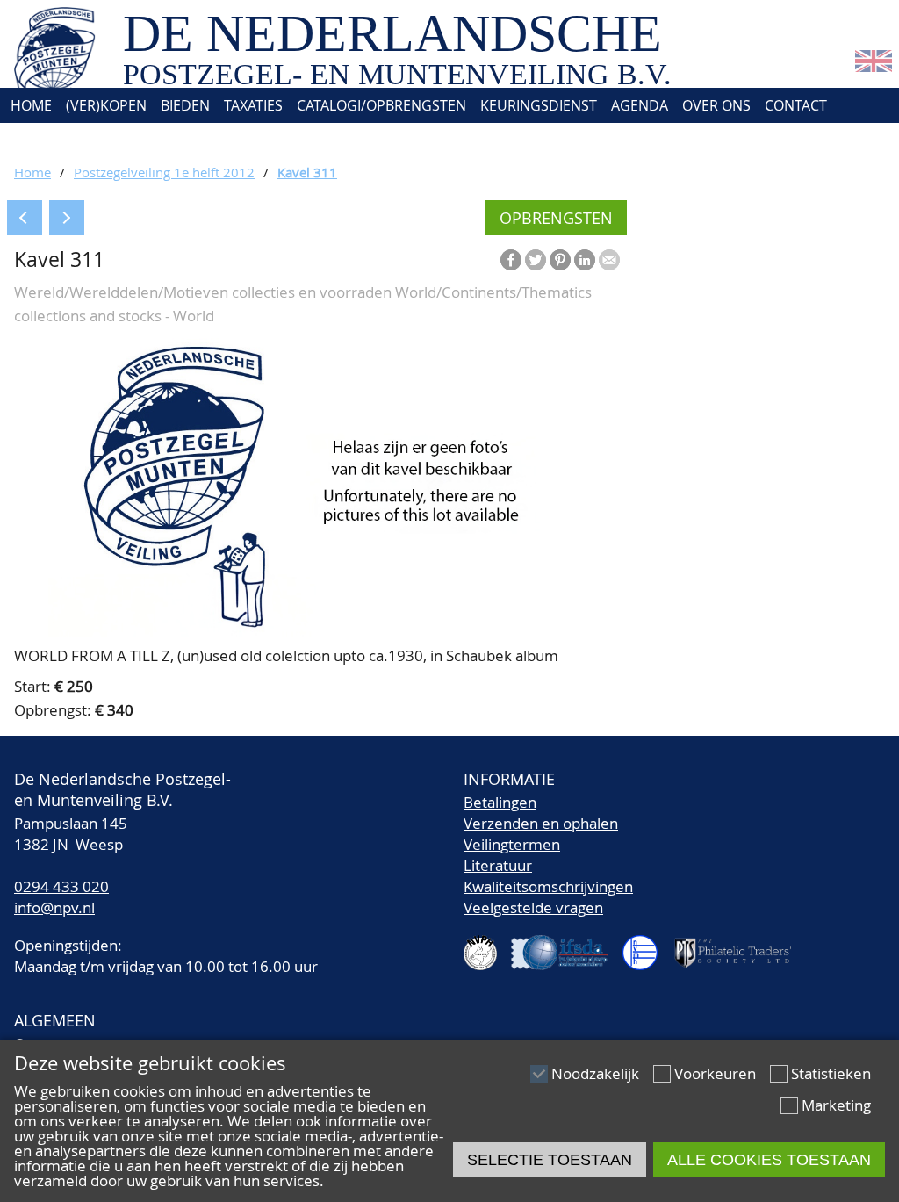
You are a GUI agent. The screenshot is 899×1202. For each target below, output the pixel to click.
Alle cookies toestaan (769, 1160)
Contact (796, 105)
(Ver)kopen (106, 105)
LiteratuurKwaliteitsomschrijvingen (548, 875)
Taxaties (253, 105)
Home (29, 105)
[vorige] (24, 217)
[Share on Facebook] (510, 259)
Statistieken (831, 1073)
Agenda (639, 105)
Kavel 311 (307, 172)
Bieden (185, 105)
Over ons (716, 105)
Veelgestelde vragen (533, 907)
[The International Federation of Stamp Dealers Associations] (566, 945)
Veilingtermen (512, 844)
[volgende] (66, 217)
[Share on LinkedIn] (584, 259)
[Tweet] (535, 259)
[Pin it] (560, 259)
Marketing (836, 1105)
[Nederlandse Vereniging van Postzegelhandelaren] (487, 945)
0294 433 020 (61, 886)
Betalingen (500, 802)
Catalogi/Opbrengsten (381, 105)
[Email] (609, 259)
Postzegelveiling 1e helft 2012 (164, 172)
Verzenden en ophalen (541, 823)
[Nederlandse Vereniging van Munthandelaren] (647, 945)
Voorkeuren (715, 1073)
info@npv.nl (54, 907)
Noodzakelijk (595, 1073)
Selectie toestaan (549, 1160)
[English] (873, 66)
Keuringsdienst (538, 105)
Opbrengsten (556, 217)
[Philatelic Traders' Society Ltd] (740, 945)
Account (40, 140)
